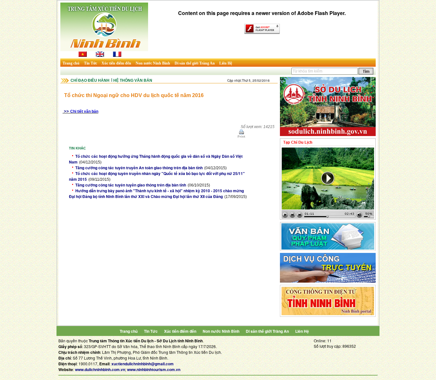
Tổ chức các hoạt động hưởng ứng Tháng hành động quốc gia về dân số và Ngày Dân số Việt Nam (156, 159)
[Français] (117, 55)
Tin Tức (90, 63)
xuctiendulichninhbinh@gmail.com (142, 364)
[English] (100, 55)
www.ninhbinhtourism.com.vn (153, 369)
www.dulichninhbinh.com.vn (100, 369)
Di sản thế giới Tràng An (195, 63)
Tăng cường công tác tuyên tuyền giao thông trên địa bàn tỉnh (130, 185)
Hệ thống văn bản (132, 80)
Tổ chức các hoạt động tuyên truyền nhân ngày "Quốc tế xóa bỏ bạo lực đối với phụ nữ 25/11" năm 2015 (157, 176)
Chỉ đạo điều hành (90, 80)
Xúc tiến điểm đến (116, 63)
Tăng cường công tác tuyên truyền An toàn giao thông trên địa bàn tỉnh (139, 168)
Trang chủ (71, 63)
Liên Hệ (225, 63)
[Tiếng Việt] (83, 55)
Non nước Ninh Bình (153, 63)
